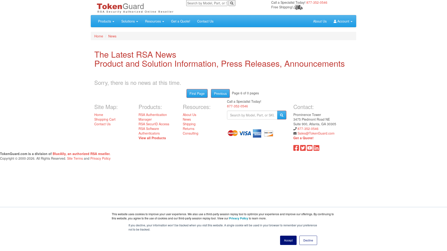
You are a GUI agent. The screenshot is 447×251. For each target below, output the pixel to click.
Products (105, 21)
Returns (188, 128)
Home (98, 36)
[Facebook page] (296, 149)
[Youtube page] (310, 149)
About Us (320, 21)
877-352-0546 (316, 2)
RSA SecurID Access (154, 124)
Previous (220, 93)
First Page (197, 93)
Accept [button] (288, 240)
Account (343, 21)
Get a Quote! (180, 21)
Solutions (128, 21)
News (112, 36)
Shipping (189, 124)
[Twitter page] (303, 149)
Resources (153, 21)
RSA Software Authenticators (149, 130)
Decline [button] (308, 240)
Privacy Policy (100, 158)
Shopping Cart (104, 119)
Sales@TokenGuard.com (316, 133)
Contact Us (205, 21)
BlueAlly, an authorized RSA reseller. (81, 153)
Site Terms (75, 158)
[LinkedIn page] (316, 149)
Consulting (190, 133)
